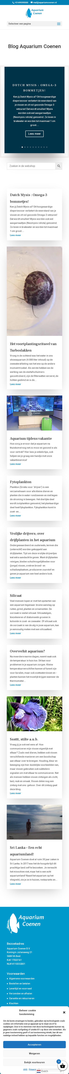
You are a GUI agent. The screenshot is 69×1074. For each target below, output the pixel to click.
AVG (25, 1069)
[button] (64, 1012)
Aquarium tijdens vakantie (31, 438)
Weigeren (34, 1053)
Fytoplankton (20, 482)
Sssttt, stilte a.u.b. (24, 739)
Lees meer (34, 133)
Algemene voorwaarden (21, 978)
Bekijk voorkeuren (34, 1062)
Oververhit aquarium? (27, 651)
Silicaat (16, 595)
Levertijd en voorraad (20, 988)
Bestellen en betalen (19, 983)
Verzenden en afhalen (20, 993)
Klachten (13, 1003)
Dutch (44, 1071)
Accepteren (34, 1044)
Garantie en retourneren (21, 998)
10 (46, 147)
